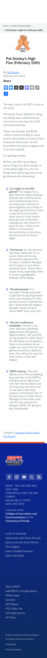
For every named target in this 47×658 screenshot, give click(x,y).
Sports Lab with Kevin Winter (22, 542)
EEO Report (12, 604)
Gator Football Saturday (19, 551)
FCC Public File (14, 608)
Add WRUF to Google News (21, 591)
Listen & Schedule (15, 533)
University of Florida (17, 521)
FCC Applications (15, 613)
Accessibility (10, 644)
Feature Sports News (21, 25)
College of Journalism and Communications (21, 515)
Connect (10, 599)
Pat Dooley (13, 72)
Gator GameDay (14, 555)
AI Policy (10, 617)
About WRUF (12, 586)
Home (6, 25)
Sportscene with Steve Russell (22, 538)
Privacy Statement (13, 649)
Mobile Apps (12, 595)
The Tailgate (12, 546)
